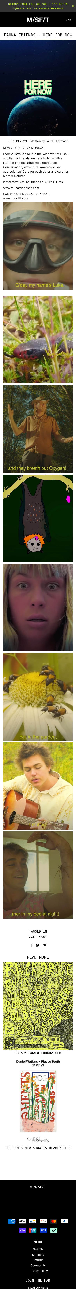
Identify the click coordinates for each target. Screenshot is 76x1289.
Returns (38, 1260)
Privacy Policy (38, 1271)
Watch (43, 936)
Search (38, 1249)
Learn (33, 936)
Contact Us (38, 1265)
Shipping (38, 1254)
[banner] (38, 19)
